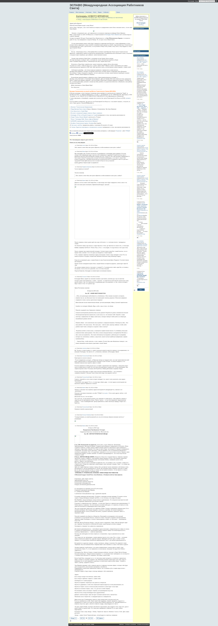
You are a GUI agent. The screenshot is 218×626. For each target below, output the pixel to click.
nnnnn (83, 145)
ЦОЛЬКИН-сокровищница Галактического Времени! (84, 121)
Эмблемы (121, 624)
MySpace (73, 133)
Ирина (92, 17)
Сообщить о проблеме (130, 624)
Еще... (141, 289)
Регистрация (191, 1)
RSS (70, 621)
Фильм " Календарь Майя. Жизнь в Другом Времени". (85, 119)
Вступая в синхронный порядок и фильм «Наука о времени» (86, 113)
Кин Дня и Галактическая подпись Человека (82, 123)
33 (89, 618)
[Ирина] (72, 19)
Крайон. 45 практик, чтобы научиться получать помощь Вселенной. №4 (142, 150)
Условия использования (143, 624)
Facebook (80, 133)
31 (83, 618)
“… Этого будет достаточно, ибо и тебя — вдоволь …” (142, 61)
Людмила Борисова (87, 166)
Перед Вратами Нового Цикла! (79, 109)
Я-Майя (128, 130)
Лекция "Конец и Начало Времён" (79, 117)
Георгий (138, 145)
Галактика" (119, 130)
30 (81, 618)
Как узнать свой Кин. (77, 125)
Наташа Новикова (86, 414)
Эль (138, 57)
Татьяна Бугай (85, 355)
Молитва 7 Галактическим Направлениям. (82, 107)
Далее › (101, 618)
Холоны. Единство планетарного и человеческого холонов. (86, 127)
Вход (196, 1)
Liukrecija (84, 348)
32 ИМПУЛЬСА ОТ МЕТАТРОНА (114, 17)
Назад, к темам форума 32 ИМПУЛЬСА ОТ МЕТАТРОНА (92, 19)
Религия (141, 215)
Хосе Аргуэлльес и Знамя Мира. (79, 111)
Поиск (216, 1)
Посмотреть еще (141, 138)
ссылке (106, 393)
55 (97, 618)
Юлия (83, 151)
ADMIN (80, 624)
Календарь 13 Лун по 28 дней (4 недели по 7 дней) (84, 115)
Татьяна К (84, 276)
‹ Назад (72, 618)
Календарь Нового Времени (112, 34)
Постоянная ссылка (75, 145)
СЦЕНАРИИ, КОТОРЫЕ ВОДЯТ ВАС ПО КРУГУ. (142, 275)
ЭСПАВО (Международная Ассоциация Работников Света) (107, 6)
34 (91, 618)
